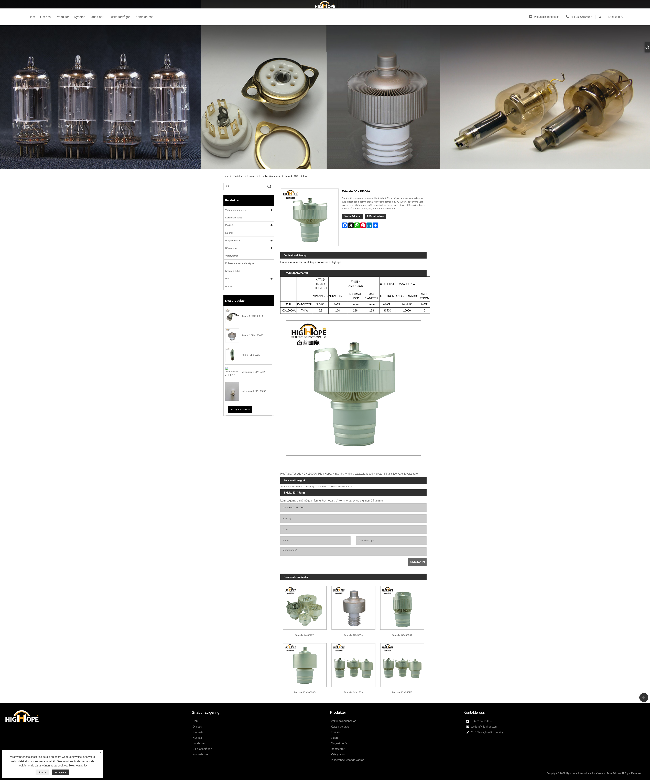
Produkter (62, 17)
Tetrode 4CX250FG (402, 692)
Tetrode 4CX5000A (402, 635)
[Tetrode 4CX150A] (353, 664)
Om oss (45, 17)
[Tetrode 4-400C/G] (304, 606)
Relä (227, 278)
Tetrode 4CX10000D (305, 692)
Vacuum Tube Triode (291, 486)
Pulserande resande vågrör (240, 263)
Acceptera (60, 772)
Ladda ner (96, 17)
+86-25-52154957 (581, 16)
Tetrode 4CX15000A (296, 176)
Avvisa (42, 772)
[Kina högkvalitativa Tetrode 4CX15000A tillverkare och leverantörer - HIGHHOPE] (325, 4)
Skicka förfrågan (120, 17)
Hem (32, 17)
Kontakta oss (144, 17)
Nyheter (79, 17)
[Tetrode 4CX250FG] (402, 664)
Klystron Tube (232, 271)
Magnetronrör (232, 240)
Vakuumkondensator (236, 210)
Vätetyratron (232, 255)
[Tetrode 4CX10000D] (304, 664)
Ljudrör (229, 232)
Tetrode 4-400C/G (304, 635)
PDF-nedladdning (375, 216)
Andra (228, 286)
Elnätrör (251, 176)
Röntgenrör (231, 248)
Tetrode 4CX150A (353, 692)
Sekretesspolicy (78, 765)
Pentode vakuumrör (341, 486)
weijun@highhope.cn (546, 16)
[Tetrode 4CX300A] (353, 606)
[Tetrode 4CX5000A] (402, 606)
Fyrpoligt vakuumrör (270, 176)
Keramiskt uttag (233, 217)
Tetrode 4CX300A (353, 635)
